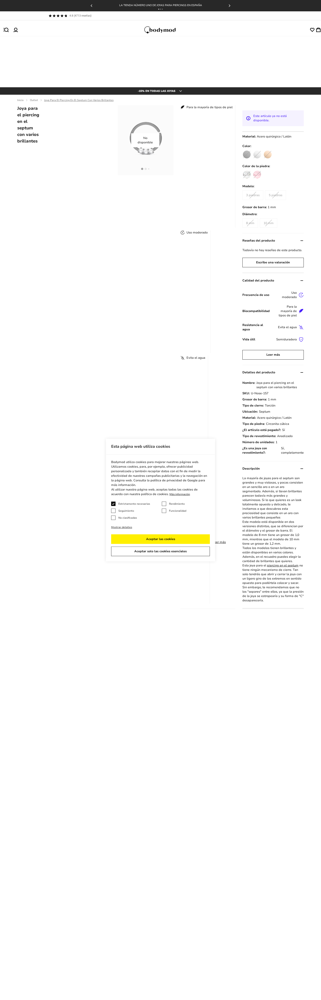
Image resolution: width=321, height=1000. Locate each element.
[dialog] (160, 500)
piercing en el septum (283, 565)
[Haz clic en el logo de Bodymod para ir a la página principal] (164, 30)
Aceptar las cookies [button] (160, 539)
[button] (158, 9)
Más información (179, 494)
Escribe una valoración (273, 262)
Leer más (219, 542)
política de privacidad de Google (174, 480)
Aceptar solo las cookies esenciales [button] (160, 551)
